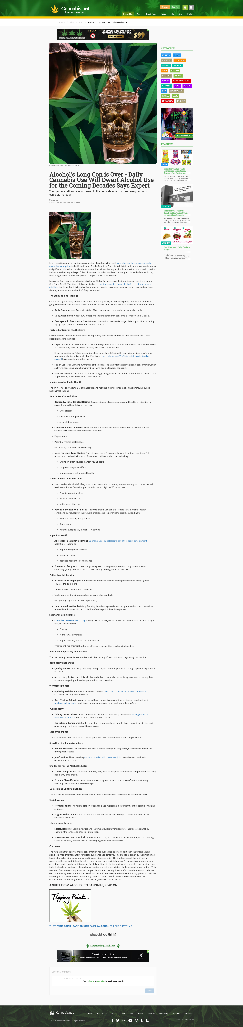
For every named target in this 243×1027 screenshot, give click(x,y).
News (81, 22)
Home (90, 1013)
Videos (187, 86)
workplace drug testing (66, 703)
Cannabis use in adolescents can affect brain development (118, 540)
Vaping (178, 75)
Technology (176, 91)
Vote (164, 70)
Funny (165, 80)
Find (139, 14)
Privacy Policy (189, 1019)
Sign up (165, 7)
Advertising (163, 1013)
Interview (167, 101)
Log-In (175, 7)
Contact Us (188, 1013)
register (101, 981)
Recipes (175, 70)
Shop (180, 14)
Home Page (60, 22)
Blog (72, 22)
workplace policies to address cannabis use (126, 691)
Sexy (177, 86)
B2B (164, 91)
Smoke (165, 96)
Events (189, 14)
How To (166, 55)
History (166, 75)
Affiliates (176, 1013)
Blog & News (151, 14)
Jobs (172, 14)
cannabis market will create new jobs (102, 757)
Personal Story (181, 80)
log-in (91, 981)
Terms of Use (179, 1019)
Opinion (166, 60)
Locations (180, 60)
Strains (163, 14)
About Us (151, 1013)
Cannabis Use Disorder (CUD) (69, 620)
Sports (165, 65)
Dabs (175, 96)
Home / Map (128, 14)
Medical (178, 65)
